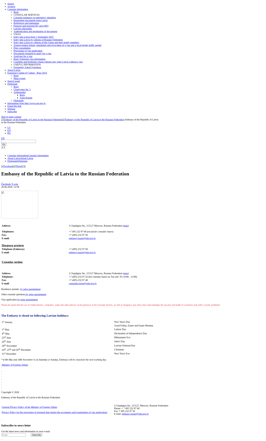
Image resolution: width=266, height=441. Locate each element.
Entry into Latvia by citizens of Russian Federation (38, 39)
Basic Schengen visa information (29, 59)
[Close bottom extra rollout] (1, 438)
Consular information (17, 9)
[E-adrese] (1, 378)
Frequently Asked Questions (27, 67)
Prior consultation (22, 48)
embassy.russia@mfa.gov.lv (82, 238)
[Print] (1, 181)
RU (9, 133)
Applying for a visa (23, 56)
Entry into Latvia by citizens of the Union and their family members (46, 42)
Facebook (6, 184)
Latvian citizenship (23, 28)
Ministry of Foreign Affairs (15, 365)
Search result (13, 81)
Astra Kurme (26, 97)
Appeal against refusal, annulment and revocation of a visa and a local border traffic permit (57, 45)
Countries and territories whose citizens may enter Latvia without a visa (48, 62)
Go (3, 144)
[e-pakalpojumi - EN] (1, 370)
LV (9, 127)
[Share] (2, 181)
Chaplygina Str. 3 (22, 89)
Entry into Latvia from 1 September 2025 (34, 37)
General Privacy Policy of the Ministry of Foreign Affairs (29, 407)
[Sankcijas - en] (1, 373)
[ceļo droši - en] (1, 375)
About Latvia (13, 70)
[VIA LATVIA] (1, 389)
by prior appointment (30, 289)
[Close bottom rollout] (1, 419)
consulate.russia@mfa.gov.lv (83, 283)
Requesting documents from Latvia (31, 20)
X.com (14, 184)
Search (10, 3)
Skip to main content (11, 117)
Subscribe (12, 111)
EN (9, 130)
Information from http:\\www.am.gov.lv (26, 103)
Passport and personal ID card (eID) (31, 26)
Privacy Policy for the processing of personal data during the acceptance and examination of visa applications (54, 412)
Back (16, 12)
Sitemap (11, 109)
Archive (11, 6)
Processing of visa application (28, 50)
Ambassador (20, 92)
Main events (19, 78)
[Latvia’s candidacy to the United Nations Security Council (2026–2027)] (1, 386)
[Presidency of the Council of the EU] (1, 384)
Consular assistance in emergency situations (35, 17)
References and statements (26, 23)
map (126, 225)
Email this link (14, 106)
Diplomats (12, 84)
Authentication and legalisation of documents (35, 31)
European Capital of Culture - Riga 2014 (27, 73)
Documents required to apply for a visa (32, 53)
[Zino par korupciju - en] (1, 381)
